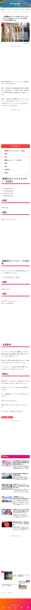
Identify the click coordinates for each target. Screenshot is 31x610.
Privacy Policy (15, 605)
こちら (10, 400)
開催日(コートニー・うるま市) (13, 160)
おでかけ (11, 417)
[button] (28, 356)
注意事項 (7, 169)
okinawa (4, 417)
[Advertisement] (15, 62)
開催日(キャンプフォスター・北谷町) (15, 151)
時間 (6, 154)
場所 (6, 157)
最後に (6, 173)
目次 (14, 146)
